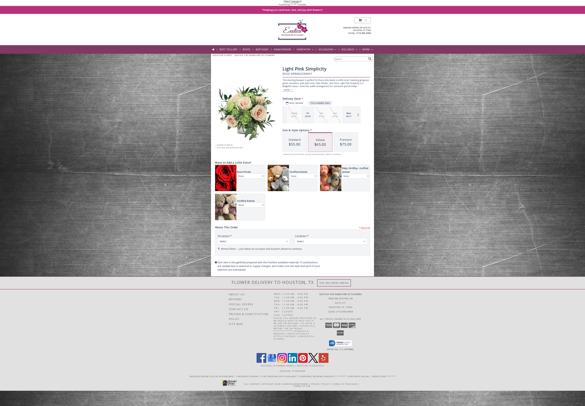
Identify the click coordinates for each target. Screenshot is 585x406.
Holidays (347, 49)
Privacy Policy (320, 384)
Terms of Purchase (345, 384)
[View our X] (313, 362)
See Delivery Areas (334, 283)
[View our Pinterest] (303, 362)
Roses (247, 49)
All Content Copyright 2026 (262, 384)
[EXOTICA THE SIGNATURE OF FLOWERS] (292, 31)
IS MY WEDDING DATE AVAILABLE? (279, 376)
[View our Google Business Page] (272, 362)
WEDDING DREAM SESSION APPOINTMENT (213, 376)
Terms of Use (302, 386)
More (366, 49)
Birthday (262, 49)
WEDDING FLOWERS (248, 376)
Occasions (326, 49)
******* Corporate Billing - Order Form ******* (366, 376)
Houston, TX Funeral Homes (277, 365)
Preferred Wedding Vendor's (317, 376)
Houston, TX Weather (292, 371)
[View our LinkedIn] (292, 362)
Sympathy (303, 49)
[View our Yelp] (323, 362)
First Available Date (320, 103)
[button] (363, 20)
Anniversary (283, 49)
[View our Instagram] (282, 362)
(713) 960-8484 (363, 33)
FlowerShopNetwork (294, 384)
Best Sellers (229, 49)
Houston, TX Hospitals (310, 365)
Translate (301, 4)
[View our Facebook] (261, 362)
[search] (369, 58)
